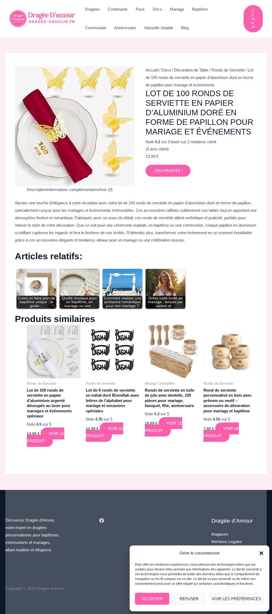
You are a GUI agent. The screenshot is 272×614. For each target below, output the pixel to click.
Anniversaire (125, 28)
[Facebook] (101, 520)
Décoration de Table (191, 70)
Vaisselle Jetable (158, 28)
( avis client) (157, 149)
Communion (95, 28)
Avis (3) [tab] (106, 189)
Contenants (118, 9)
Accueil (152, 70)
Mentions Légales (226, 541)
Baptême (200, 9)
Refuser (189, 598)
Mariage (177, 9)
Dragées (92, 9)
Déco (157, 9)
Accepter (152, 598)
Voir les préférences (236, 598)
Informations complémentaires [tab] (72, 189)
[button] (261, 553)
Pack (140, 9)
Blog (185, 28)
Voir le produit (45, 437)
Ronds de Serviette (228, 70)
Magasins (219, 534)
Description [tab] (36, 189)
